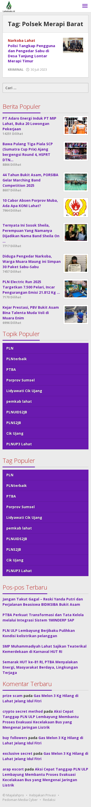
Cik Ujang (15, 433)
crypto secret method (23, 711)
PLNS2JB (13, 422)
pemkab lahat (19, 401)
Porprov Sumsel (20, 380)
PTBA (11, 369)
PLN (9, 348)
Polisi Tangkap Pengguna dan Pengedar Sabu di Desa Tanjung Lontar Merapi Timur (31, 53)
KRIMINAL (16, 69)
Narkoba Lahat (21, 40)
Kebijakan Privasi (42, 795)
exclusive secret (17, 753)
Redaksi (49, 799)
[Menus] (84, 6)
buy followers (15, 737)
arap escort (13, 769)
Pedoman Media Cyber (20, 799)
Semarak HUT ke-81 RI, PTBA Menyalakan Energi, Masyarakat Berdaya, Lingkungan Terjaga (40, 667)
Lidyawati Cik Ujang (24, 390)
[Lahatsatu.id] (9, 6)
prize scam (12, 695)
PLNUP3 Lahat (19, 444)
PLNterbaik (16, 358)
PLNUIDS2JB (16, 412)
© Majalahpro (13, 795)
